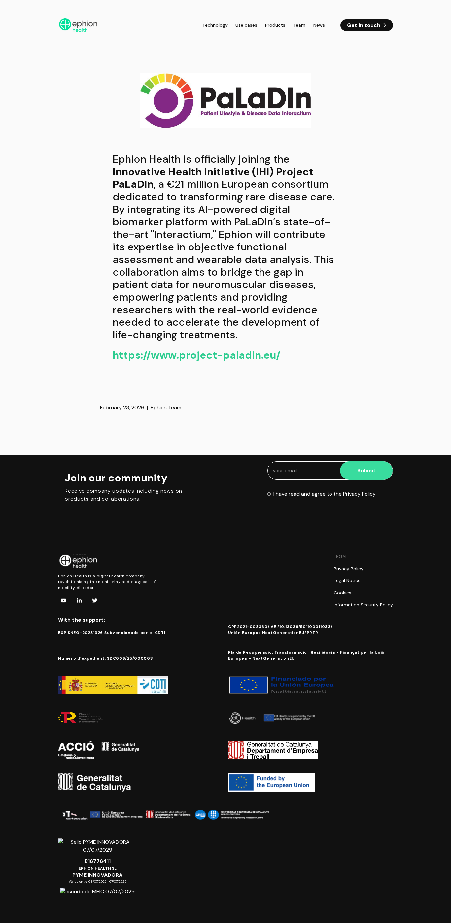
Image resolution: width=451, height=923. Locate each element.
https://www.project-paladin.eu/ (197, 355)
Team (299, 25)
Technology (215, 25)
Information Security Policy (363, 605)
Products (275, 25)
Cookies (342, 593)
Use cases (246, 25)
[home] (78, 25)
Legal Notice (347, 580)
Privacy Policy (349, 569)
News (319, 25)
